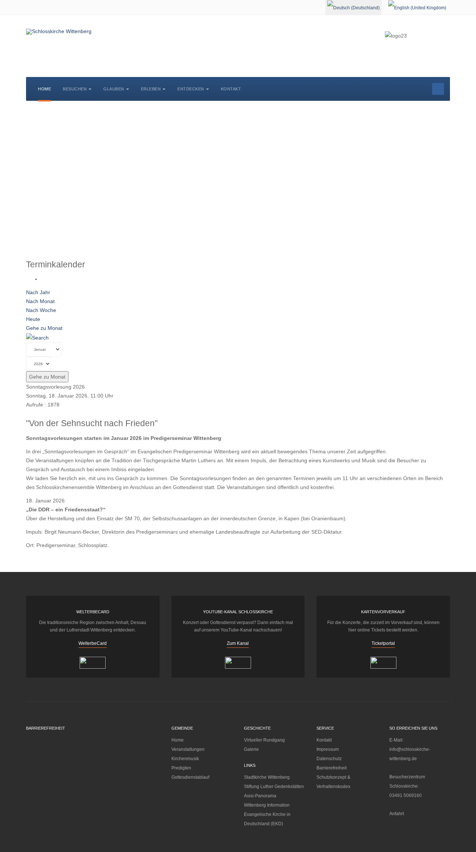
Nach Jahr (38, 292)
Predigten (181, 768)
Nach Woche (41, 310)
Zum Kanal (238, 643)
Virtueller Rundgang (264, 740)
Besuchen (75, 89)
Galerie (251, 749)
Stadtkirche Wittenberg (267, 777)
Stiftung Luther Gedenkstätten (274, 786)
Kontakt (231, 89)
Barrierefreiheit (331, 768)
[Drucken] (43, 279)
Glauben (113, 89)
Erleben (151, 89)
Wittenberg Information (267, 805)
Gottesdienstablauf (190, 777)
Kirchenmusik (185, 758)
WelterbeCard (92, 643)
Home (44, 89)
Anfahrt (396, 813)
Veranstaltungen (188, 749)
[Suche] (37, 337)
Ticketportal (383, 643)
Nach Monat (40, 301)
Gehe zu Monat (44, 328)
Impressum (327, 749)
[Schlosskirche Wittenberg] (58, 32)
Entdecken (190, 89)
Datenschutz (329, 758)
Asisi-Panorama (260, 795)
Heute (33, 319)
